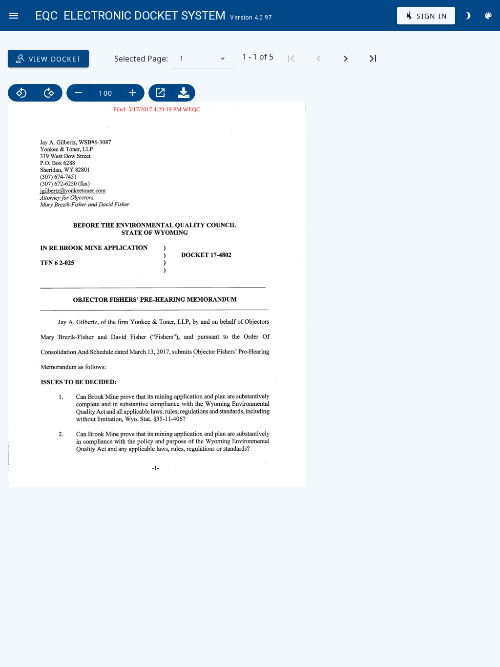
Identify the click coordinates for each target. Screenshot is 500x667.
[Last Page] (373, 58)
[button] (223, 58)
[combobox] (203, 58)
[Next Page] (345, 58)
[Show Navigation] (13, 15)
